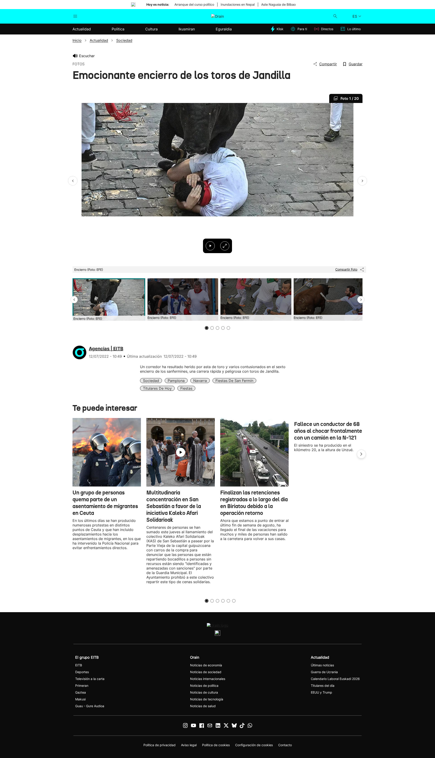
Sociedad (151, 380)
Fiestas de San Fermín (234, 380)
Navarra (200, 380)
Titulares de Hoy (157, 388)
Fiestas (186, 388)
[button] (72, 181)
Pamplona (176, 380)
